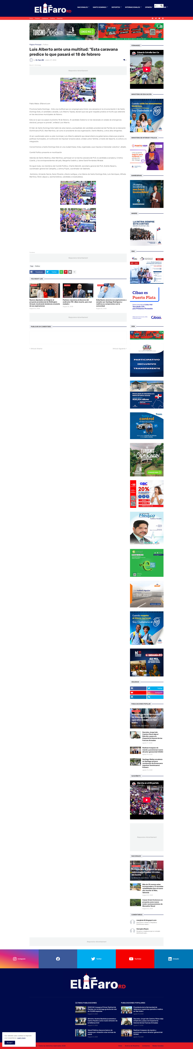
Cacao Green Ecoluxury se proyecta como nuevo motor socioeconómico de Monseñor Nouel (152, 903)
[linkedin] (138, 697)
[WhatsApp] (61, 272)
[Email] (70, 272)
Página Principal (35, 44)
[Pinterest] (66, 272)
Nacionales (82, 7)
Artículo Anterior (36, 349)
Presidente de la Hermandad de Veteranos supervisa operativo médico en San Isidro (148, 1009)
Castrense (45, 18)
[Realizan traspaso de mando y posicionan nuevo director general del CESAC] (135, 750)
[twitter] (156, 18)
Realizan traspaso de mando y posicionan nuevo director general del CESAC (152, 750)
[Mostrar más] (74, 272)
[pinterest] (163, 18)
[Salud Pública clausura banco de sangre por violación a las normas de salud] (80, 1032)
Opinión (148, 7)
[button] (156, 6)
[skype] (155, 697)
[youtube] (159, 18)
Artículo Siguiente (119, 349)
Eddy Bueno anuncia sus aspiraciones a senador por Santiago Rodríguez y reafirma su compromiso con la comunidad (111, 303)
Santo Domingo (99, 7)
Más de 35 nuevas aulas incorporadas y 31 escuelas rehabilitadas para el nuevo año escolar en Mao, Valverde (152, 888)
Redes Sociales (158, 1046)
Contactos (146, 1046)
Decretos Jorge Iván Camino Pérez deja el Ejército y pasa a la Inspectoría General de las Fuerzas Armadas (152, 736)
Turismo (37, 18)
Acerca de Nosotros (132, 1046)
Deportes (116, 7)
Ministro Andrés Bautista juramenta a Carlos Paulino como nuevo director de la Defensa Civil (102, 1021)
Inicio (31, 18)
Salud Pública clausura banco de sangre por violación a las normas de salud (102, 1032)
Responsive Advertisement (78, 71)
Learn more (21, 1038)
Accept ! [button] (10, 1043)
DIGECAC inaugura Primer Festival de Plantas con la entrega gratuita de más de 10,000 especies (102, 1009)
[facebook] (152, 18)
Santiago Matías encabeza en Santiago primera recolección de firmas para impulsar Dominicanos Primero (152, 763)
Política (52, 18)
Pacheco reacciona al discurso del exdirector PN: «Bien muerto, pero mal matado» (77, 302)
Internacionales (132, 7)
